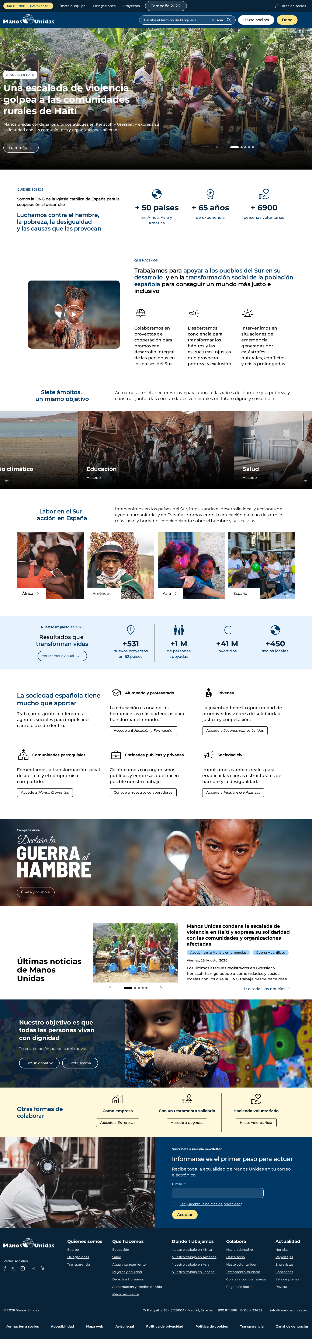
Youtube (32, 1268)
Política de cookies (211, 1326)
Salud (116, 1257)
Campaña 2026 (165, 6)
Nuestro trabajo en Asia (190, 1264)
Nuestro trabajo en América (194, 1257)
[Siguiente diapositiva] (267, 147)
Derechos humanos (128, 1279)
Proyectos (131, 6)
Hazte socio (235, 1257)
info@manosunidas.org (289, 1310)
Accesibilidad (62, 1326)
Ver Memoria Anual (61, 656)
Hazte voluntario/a (256, 1123)
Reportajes (284, 1257)
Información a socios (21, 1326)
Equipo (73, 1250)
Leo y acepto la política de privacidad (210, 1204)
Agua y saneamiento (129, 1264)
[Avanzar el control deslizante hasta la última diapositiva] (217, 147)
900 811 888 (15, 6)
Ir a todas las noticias (264, 989)
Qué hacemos (128, 1241)
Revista (281, 1287)
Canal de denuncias (292, 1326)
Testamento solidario (243, 1272)
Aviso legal (124, 1326)
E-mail (179, 1184)
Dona (287, 20)
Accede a (143, 730)
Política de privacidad (164, 1326)
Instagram (22, 1268)
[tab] (234, 147)
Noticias (281, 1250)
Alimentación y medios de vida (137, 1287)
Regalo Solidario (239, 1287)
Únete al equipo (72, 6)
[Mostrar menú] (304, 20)
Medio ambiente (125, 1294)
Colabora (236, 1241)
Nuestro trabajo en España (193, 1272)
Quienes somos (85, 1241)
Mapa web (94, 1326)
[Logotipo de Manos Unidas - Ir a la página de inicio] (28, 20)
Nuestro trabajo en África (192, 1250)
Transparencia (78, 1264)
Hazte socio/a (256, 20)
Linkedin (42, 1268)
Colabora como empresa (246, 1279)
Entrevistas (284, 1264)
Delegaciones (104, 6)
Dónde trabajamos (193, 1241)
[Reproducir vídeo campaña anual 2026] (74, 314)
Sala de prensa (287, 1279)
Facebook (4, 1268)
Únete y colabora (36, 892)
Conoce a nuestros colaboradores (143, 792)
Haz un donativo (39, 1063)
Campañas (284, 1272)
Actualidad (287, 1241)
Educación (120, 1250)
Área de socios (294, 6)
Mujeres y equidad (127, 1272)
